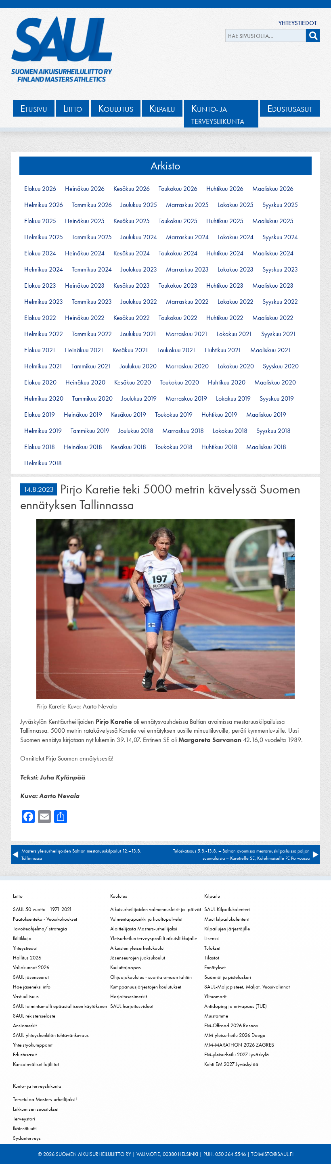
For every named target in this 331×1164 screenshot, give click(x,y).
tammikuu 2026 (92, 205)
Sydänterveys (27, 1138)
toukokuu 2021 (176, 350)
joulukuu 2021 (139, 334)
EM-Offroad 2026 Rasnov (231, 1025)
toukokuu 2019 (174, 415)
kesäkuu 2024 (131, 253)
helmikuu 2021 (43, 366)
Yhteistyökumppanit (32, 1044)
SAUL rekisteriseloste (34, 1015)
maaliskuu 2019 (266, 415)
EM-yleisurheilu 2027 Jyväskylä (236, 1054)
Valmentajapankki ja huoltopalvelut (146, 918)
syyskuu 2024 (280, 237)
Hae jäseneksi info (31, 986)
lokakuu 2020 (236, 366)
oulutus (115, 108)
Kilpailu (212, 895)
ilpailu (162, 108)
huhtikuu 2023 (224, 286)
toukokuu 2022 (178, 318)
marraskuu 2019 (186, 399)
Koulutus (118, 895)
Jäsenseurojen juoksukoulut (137, 957)
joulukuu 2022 (139, 302)
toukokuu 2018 (174, 447)
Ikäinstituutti (25, 1128)
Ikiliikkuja (22, 938)
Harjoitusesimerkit (128, 996)
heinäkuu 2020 (85, 382)
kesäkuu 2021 (131, 350)
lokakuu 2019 (233, 399)
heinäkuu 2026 (85, 189)
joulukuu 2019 (139, 399)
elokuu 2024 (40, 253)
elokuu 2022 (40, 318)
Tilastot (211, 957)
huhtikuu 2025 (224, 221)
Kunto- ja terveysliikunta (37, 1085)
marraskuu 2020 (187, 366)
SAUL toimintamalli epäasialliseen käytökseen (60, 1006)
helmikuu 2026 (43, 205)
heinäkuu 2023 (85, 286)
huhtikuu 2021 (223, 350)
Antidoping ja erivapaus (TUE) (235, 1006)
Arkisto (165, 166)
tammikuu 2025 (92, 237)
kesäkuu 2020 (132, 382)
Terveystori (24, 1118)
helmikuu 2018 (43, 463)
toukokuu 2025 (178, 221)
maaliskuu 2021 (270, 350)
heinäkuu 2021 (84, 350)
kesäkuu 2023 (131, 286)
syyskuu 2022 (280, 302)
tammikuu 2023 (92, 302)
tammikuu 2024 (92, 269)
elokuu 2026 (40, 189)
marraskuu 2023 (187, 269)
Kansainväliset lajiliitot (36, 1064)
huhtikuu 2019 (219, 415)
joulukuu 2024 (139, 237)
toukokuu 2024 (178, 253)
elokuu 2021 (40, 350)
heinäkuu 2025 (85, 221)
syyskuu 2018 (273, 431)
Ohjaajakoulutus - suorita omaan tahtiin (151, 977)
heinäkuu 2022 (85, 318)
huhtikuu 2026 (224, 189)
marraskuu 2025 (187, 205)
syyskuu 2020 (281, 366)
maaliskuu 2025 (272, 221)
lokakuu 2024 (235, 237)
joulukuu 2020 (138, 366)
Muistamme (216, 1015)
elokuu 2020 (40, 382)
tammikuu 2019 (90, 431)
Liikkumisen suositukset (36, 1108)
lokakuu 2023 (235, 269)
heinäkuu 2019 (83, 415)
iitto (72, 108)
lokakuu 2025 (235, 205)
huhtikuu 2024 (224, 253)
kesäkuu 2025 (131, 221)
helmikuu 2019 (43, 431)
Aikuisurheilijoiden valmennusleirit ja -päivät (155, 909)
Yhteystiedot (297, 23)
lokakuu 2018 (230, 431)
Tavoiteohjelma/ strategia (40, 928)
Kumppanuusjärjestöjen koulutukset (145, 986)
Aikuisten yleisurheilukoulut (137, 948)
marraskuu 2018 (183, 431)
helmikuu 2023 (43, 302)
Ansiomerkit (25, 1025)
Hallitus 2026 (27, 957)
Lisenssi (212, 938)
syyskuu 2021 (278, 334)
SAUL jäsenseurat (31, 977)
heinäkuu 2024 (85, 253)
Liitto (18, 895)
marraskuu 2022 (187, 302)
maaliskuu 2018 (266, 447)
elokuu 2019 (39, 415)
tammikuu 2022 (92, 334)
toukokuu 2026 (178, 189)
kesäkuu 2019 (128, 415)
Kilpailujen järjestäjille (227, 928)
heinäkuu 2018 (83, 447)
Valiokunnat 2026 (31, 967)
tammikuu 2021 (91, 366)
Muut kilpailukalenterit (226, 918)
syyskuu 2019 (277, 399)
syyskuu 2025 (280, 205)
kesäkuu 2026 (131, 189)
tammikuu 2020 (92, 399)
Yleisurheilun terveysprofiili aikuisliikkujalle (153, 938)
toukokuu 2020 (179, 382)
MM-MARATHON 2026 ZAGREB (239, 1044)
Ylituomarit (215, 996)
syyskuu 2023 (280, 269)
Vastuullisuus (26, 996)
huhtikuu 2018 (219, 447)
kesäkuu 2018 (128, 447)
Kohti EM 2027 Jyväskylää (231, 1064)
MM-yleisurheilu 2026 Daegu (234, 1035)
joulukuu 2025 (139, 205)
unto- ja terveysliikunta (217, 114)
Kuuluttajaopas (125, 967)
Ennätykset (215, 967)
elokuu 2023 (40, 286)
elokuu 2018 (39, 447)
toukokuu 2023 (178, 286)
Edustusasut (25, 1054)
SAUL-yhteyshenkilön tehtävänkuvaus (51, 1035)
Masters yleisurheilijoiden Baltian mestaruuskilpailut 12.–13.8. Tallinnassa (81, 854)
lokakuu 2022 (235, 302)
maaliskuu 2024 (272, 253)
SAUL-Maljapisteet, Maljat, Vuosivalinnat (247, 986)
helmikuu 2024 (43, 269)
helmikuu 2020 (43, 399)
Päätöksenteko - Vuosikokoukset (45, 918)
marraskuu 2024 (187, 237)
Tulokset (212, 948)
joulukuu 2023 (139, 269)
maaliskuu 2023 (272, 286)
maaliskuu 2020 (275, 382)
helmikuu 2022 (43, 334)
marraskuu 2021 (187, 334)
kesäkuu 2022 (131, 318)
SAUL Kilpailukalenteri (227, 909)
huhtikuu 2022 (224, 318)
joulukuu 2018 (135, 431)
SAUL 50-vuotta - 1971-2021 (42, 909)
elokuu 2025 (40, 221)
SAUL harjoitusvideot (131, 1006)
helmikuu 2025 (43, 237)
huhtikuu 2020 (226, 382)
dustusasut (289, 108)
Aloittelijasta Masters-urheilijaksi (143, 928)
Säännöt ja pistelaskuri (227, 977)
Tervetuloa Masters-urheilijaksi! (45, 1099)
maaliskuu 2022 (272, 318)
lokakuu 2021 (234, 334)
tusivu (33, 108)
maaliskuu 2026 (272, 189)
